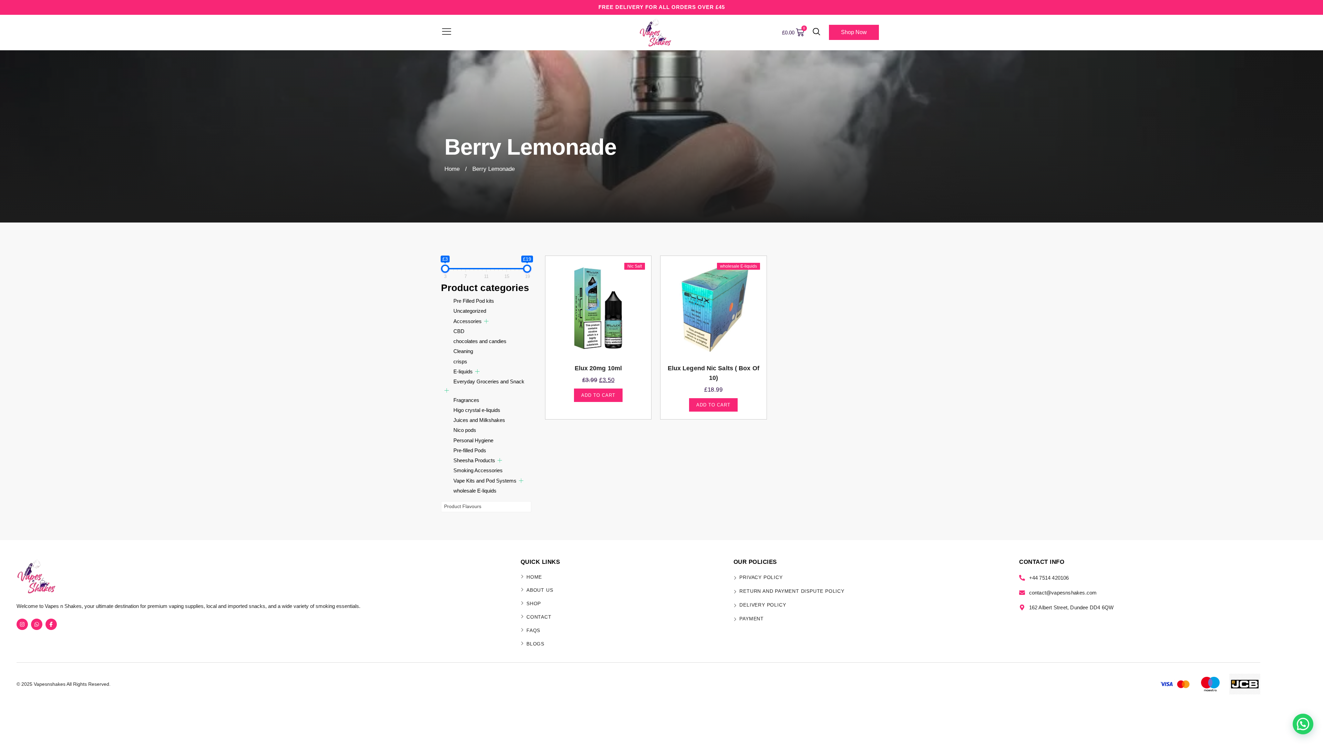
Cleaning (463, 351)
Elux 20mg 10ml (598, 368)
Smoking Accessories (478, 470)
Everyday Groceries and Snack (488, 381)
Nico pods (464, 430)
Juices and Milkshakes (479, 420)
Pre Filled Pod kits (473, 301)
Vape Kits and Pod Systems (484, 481)
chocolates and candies (479, 341)
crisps (460, 361)
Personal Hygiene (473, 440)
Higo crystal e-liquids (476, 410)
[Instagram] (22, 624)
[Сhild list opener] (486, 321)
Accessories (467, 321)
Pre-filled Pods (469, 450)
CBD (458, 331)
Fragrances (466, 400)
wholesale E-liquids (474, 491)
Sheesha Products (474, 460)
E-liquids (463, 371)
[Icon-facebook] (51, 624)
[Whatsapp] (36, 624)
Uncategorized (469, 311)
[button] (816, 32)
